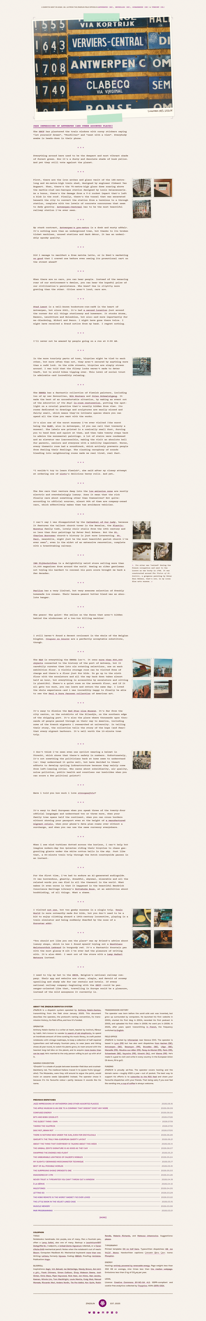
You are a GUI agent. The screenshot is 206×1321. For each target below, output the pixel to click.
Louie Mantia (76, 1279)
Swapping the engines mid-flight (50, 1153)
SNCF (41, 131)
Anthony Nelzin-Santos (89, 1010)
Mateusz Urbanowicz (147, 1236)
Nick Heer (72, 1276)
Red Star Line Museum (82, 711)
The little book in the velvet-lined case (54, 1202)
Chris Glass (45, 1276)
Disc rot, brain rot (43, 1131)
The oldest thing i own (45, 1122)
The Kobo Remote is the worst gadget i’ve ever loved (61, 1197)
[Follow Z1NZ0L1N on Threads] (116, 1313)
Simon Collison (65, 1273)
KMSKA (42, 393)
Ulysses (62, 1256)
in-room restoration (87, 403)
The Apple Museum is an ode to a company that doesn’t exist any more (70, 1108)
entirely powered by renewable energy (132, 1266)
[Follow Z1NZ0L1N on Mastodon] (107, 1313)
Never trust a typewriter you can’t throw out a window (64, 1180)
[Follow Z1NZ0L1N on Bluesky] (89, 1313)
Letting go (38, 1193)
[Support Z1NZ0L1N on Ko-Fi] (98, 1313)
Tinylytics (142, 1286)
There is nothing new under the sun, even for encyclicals (64, 1135)
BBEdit (78, 1256)
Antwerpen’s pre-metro (74, 227)
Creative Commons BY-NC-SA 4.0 (132, 1283)
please (108, 1239)
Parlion (38, 591)
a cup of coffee (128, 1084)
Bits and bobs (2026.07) (45, 1117)
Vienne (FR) (161, 1054)
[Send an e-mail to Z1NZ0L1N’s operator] (103, 1313)
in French (151, 1027)
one (99, 1253)
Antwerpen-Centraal (69, 207)
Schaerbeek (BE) (140, 7)
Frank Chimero (48, 1273)
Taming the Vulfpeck (44, 1126)
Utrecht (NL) (158, 7)
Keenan (36, 1279)
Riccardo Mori (48, 1283)
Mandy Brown (85, 1269)
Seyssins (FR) (129, 1054)
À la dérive (39, 1184)
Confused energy (42, 1113)
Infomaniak (133, 1040)
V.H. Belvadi (57, 1269)
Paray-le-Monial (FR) (151, 1050)
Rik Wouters (77, 396)
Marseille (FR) (111, 1050)
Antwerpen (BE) (105, 7)
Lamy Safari (48, 1243)
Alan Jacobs (95, 1276)
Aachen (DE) (166, 1044)
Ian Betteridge (70, 1269)
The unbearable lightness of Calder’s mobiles (58, 1157)
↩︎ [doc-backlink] (151, 581)
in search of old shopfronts (78, 1033)
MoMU (50, 426)
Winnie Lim (46, 1279)
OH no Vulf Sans (131, 1249)
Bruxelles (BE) (122, 7)
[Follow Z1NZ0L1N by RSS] (112, 1313)
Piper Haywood (59, 1276)
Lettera (45, 1256)
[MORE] (103, 1218)
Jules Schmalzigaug (104, 396)
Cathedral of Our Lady (101, 522)
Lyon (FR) (119, 1044)
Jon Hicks (83, 1276)
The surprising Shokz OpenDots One (52, 1171)
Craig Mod (88, 1279)
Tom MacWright (61, 1279)
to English (118, 1031)
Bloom (36, 1253)
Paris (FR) (167, 1050)
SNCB (75, 975)
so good (38, 258)
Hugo (47, 1260)
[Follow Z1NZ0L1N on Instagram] (94, 1313)
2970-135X (159, 1286)
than (94, 1253)
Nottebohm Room (85, 889)
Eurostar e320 (42, 923)
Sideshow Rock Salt (155, 1252)
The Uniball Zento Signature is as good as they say (60, 1148)
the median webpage (161, 1269)
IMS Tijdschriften (45, 563)
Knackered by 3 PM (43, 1175)
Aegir (48, 1269)
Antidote (96, 1256)
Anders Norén (62, 1283)
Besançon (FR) (132, 1047)
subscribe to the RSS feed (143, 1077)
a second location (95, 310)
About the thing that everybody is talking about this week (65, 1144)
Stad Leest (40, 307)
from (157, 1044)
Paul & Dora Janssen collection (69, 693)
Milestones (39, 1189)
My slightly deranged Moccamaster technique (58, 1162)
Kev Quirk (89, 1283)
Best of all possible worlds (48, 1166)
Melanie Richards (121, 1236)
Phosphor (109, 1256)
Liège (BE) (166, 1047)
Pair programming (43, 1211)
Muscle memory (41, 1206)
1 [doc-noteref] (46, 542)
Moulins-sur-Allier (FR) (130, 1050)
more (88, 1253)
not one (52, 910)
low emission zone (101, 491)
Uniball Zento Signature (70, 1246)
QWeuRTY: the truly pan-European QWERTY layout (59, 1140)
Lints (63, 474)
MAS (41, 660)
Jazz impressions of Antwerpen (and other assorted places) (66, 1104)
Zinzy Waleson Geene (84, 1273)
